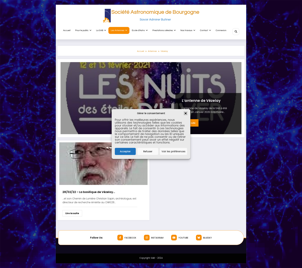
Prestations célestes (162, 30)
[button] (185, 113)
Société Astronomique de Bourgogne (155, 12)
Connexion (221, 30)
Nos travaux (186, 30)
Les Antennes (117, 30)
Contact (204, 30)
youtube (183, 237)
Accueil (66, 30)
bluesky (207, 237)
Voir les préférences (173, 151)
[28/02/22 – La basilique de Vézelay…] (103, 163)
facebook (130, 237)
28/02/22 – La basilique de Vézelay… (88, 192)
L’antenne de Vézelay (201, 100)
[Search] (235, 31)
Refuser (147, 151)
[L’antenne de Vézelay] (151, 98)
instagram (157, 237)
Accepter (125, 151)
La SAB (99, 30)
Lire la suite (72, 213)
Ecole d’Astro (138, 30)
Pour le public (82, 30)
